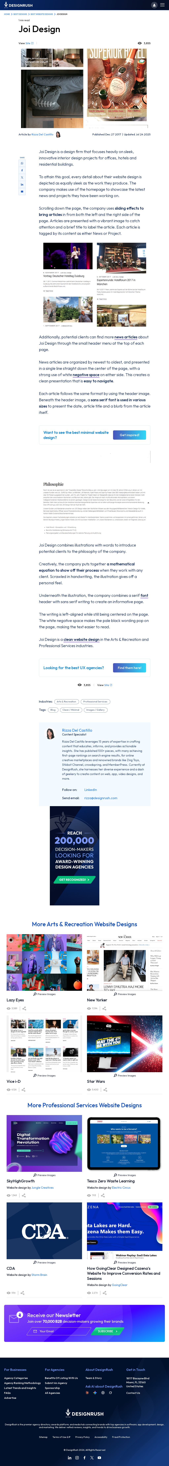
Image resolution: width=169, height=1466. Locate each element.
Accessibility (101, 1437)
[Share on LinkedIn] (22, 184)
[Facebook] (84, 1457)
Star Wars (96, 1081)
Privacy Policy (82, 1437)
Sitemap (43, 1437)
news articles (126, 336)
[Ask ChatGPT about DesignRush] (103, 1392)
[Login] (154, 5)
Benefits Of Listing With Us (61, 1378)
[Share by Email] (22, 191)
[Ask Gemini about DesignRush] (95, 1393)
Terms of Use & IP (61, 1437)
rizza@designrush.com (100, 798)
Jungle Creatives (42, 1188)
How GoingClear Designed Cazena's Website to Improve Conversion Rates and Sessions (123, 1273)
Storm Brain (39, 1275)
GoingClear (119, 1285)
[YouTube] (99, 1457)
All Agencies (52, 1393)
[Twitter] (92, 1457)
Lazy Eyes (15, 999)
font (144, 595)
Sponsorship (52, 1388)
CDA (11, 1268)
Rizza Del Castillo (42, 134)
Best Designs (20, 14)
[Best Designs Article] (74, 807)
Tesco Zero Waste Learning (111, 1180)
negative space (86, 374)
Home (7, 14)
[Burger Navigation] (162, 5)
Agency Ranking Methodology (22, 1383)
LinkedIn (90, 790)
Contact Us (133, 1393)
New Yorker (97, 999)
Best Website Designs (42, 14)
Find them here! (129, 668)
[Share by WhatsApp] (22, 163)
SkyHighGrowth (21, 1180)
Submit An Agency (56, 1383)
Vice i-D (14, 1081)
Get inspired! (129, 435)
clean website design (82, 639)
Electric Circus (121, 1188)
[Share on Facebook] (22, 170)
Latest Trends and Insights (20, 1388)
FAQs (7, 1393)
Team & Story (93, 1378)
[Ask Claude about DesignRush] (87, 1392)
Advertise (10, 1397)
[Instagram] (77, 1457)
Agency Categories (16, 1378)
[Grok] (110, 1392)
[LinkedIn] (69, 1457)
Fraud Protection (121, 1437)
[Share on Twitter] (22, 177)
